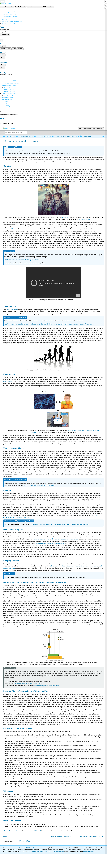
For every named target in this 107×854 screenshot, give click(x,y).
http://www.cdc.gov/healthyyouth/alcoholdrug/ (50, 543)
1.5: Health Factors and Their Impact (12, 831)
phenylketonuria (8, 381)
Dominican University (43, 136)
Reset (2, 46)
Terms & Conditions (44, 851)
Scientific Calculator (9, 91)
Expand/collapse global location (103, 136)
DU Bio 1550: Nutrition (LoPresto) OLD (66, 136)
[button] (6, 103)
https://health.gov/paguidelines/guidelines (75, 524)
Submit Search (5, 34)
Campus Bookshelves (25, 136)
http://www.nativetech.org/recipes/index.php (28, 683)
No (29, 841)
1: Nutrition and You (88, 136)
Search (6, 132)
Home (11, 136)
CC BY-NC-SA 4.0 (36, 831)
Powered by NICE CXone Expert (28, 848)
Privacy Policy (35, 851)
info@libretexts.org (88, 851)
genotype (65, 217)
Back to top (6, 836)
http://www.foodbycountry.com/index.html (46, 685)
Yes (22, 841)
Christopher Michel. (84, 219)
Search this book (4, 29)
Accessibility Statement (57, 851)
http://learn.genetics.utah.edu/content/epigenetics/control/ (22, 260)
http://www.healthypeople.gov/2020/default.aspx (39, 485)
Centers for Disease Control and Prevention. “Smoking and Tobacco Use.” (56, 539)
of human (12, 310)
